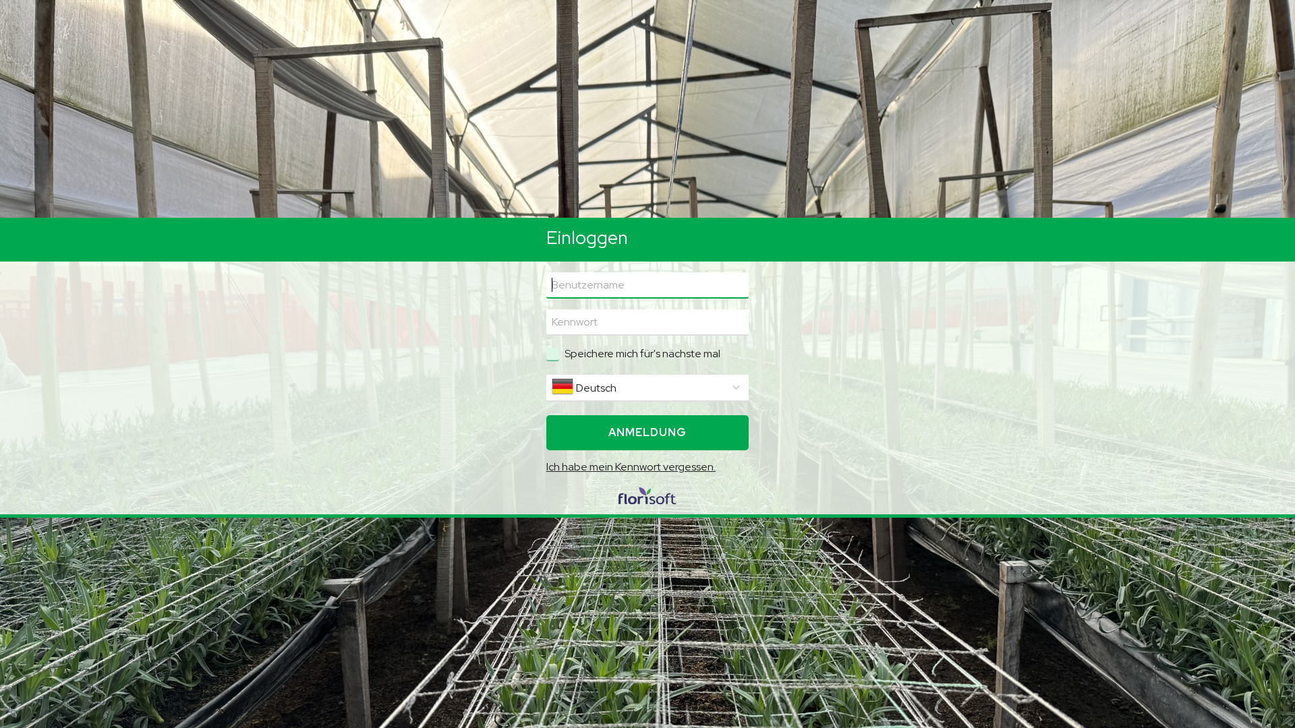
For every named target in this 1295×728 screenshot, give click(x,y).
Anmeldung (647, 432)
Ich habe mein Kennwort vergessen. (631, 467)
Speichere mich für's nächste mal (642, 353)
